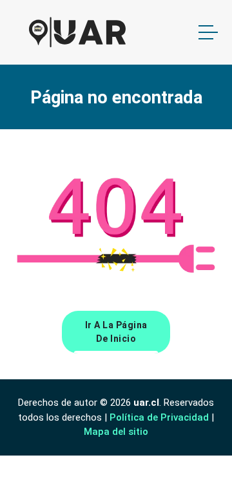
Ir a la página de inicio (116, 332)
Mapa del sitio (116, 431)
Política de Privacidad (159, 417)
